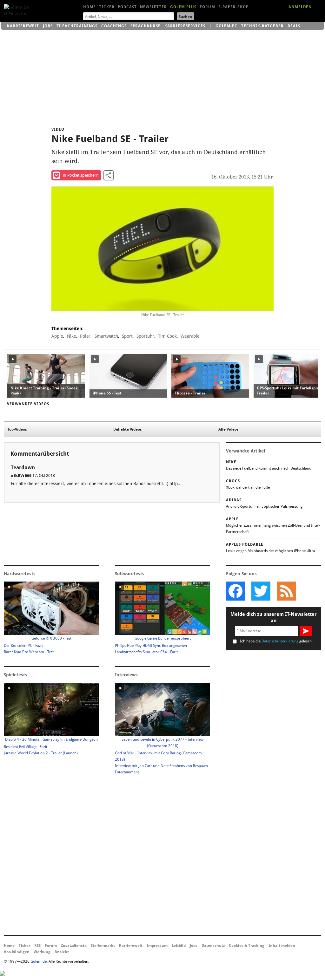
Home (89, 7)
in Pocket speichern (81, 175)
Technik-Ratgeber (262, 26)
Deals (294, 26)
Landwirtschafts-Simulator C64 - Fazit (146, 652)
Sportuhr (145, 336)
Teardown (23, 468)
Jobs (48, 26)
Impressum (157, 945)
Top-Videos (17, 429)
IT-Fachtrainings (76, 26)
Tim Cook (167, 336)
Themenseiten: (67, 328)
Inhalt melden (282, 945)
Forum (207, 7)
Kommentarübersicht (39, 453)
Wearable (190, 336)
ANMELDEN (300, 7)
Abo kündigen (17, 952)
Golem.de (38, 961)
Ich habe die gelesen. (276, 641)
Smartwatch (106, 336)
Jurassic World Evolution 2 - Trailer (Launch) (41, 753)
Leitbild (179, 945)
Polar (85, 336)
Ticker (107, 7)
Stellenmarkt (103, 945)
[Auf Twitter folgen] (260, 591)
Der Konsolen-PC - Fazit (23, 645)
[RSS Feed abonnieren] (286, 591)
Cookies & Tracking (246, 945)
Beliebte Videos (127, 429)
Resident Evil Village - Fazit (25, 747)
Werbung (42, 952)
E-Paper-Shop (233, 7)
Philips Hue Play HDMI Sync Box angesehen (151, 645)
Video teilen (108, 175)
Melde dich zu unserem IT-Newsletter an (273, 617)
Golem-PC (226, 26)
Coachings (114, 26)
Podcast (127, 7)
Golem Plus (183, 7)
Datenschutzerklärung (280, 641)
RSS (37, 945)
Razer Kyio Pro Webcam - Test (29, 652)
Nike (71, 336)
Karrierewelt (23, 26)
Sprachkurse (145, 26)
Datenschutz (213, 945)
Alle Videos (228, 429)
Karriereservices (184, 26)
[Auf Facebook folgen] (235, 591)
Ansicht (62, 952)
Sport (127, 336)
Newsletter (153, 7)
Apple (57, 336)
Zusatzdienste (74, 945)
